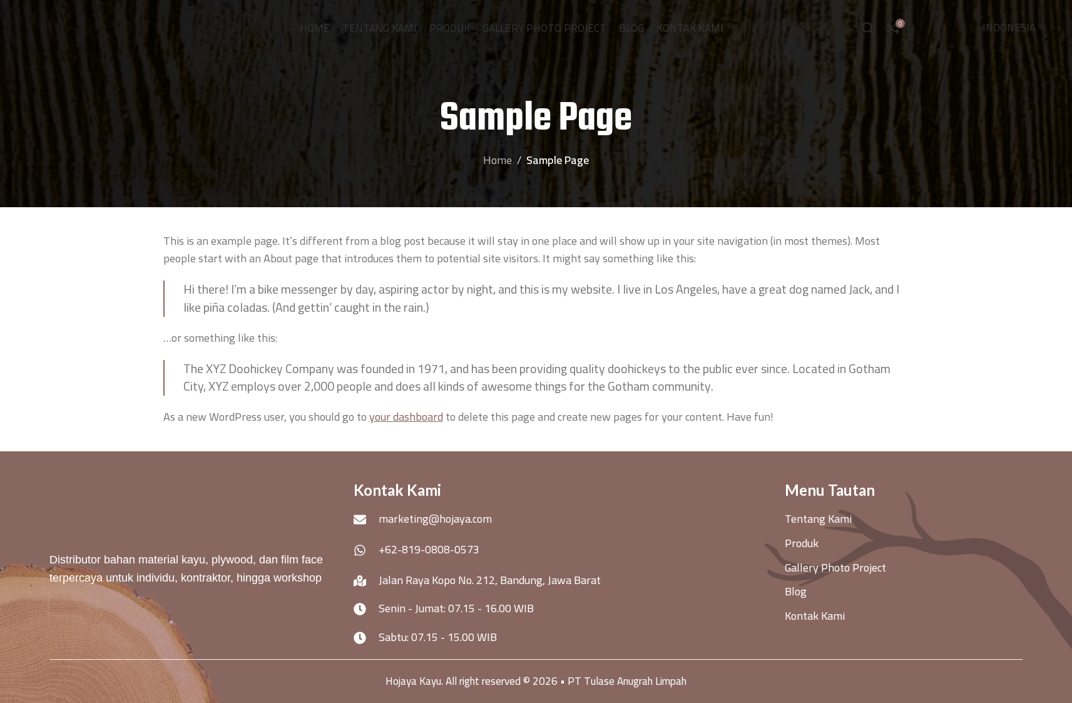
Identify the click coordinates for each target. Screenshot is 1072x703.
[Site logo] (98, 27)
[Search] (868, 28)
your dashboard (406, 416)
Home (497, 160)
